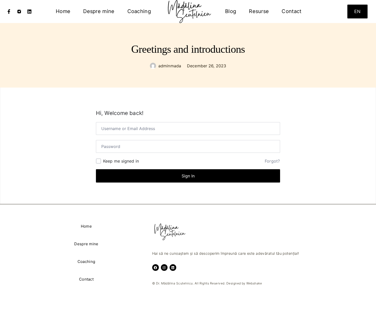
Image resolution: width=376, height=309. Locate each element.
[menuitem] (63, 11)
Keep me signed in (121, 161)
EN (357, 11)
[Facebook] (9, 11)
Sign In (188, 175)
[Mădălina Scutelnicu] (188, 11)
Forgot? (272, 161)
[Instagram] (19, 11)
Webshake (254, 283)
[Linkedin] (29, 11)
